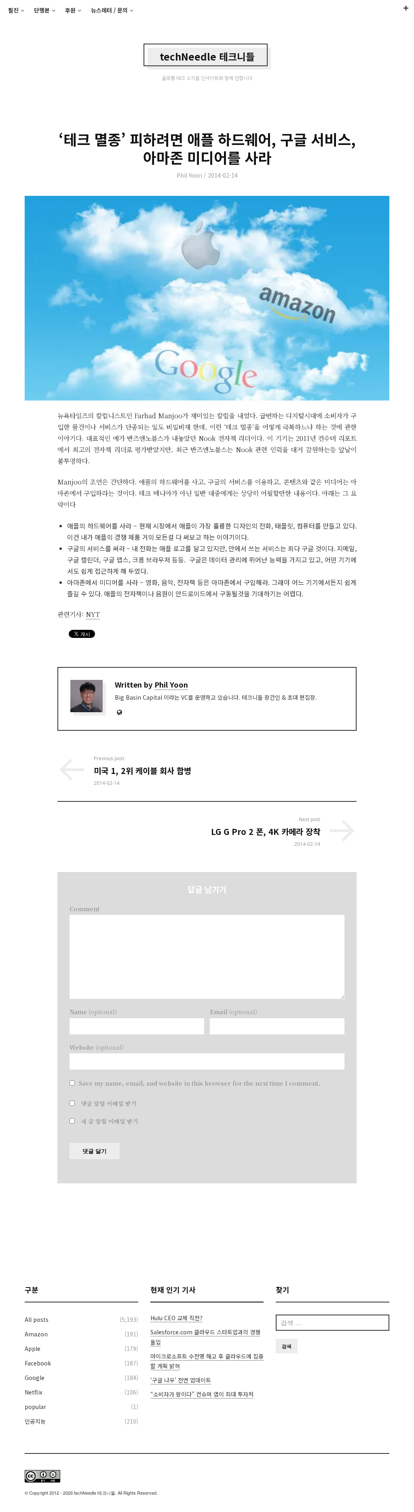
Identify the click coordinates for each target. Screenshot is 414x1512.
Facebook (38, 1363)
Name (93, 1012)
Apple (32, 1348)
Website (97, 1047)
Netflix (33, 1392)
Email (233, 1012)
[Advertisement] (207, 1234)
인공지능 (35, 1421)
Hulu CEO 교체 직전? (176, 1318)
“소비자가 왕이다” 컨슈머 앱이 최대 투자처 (201, 1394)
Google (34, 1378)
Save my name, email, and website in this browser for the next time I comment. (199, 1083)
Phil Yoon (189, 175)
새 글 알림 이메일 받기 (109, 1121)
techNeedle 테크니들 (207, 56)
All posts (37, 1319)
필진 (13, 10)
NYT (93, 614)
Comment (84, 909)
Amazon (36, 1334)
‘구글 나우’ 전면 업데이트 (180, 1380)
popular (35, 1407)
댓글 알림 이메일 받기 (109, 1103)
